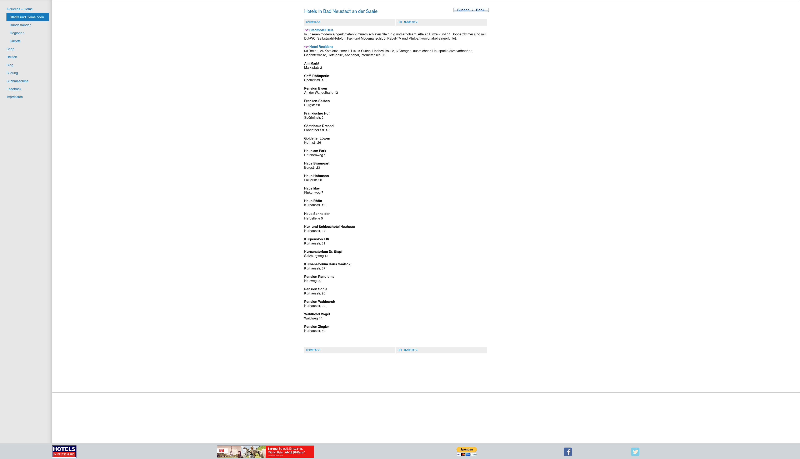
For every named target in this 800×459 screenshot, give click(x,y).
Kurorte (15, 41)
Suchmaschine (17, 81)
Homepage (313, 22)
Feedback (13, 88)
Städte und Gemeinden (27, 17)
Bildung (12, 72)
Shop (10, 48)
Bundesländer (20, 24)
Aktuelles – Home (19, 8)
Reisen (11, 56)
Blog (9, 64)
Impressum (14, 96)
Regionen (17, 32)
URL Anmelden (407, 22)
